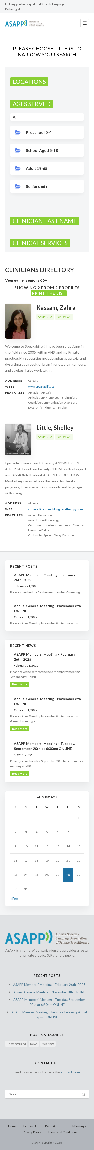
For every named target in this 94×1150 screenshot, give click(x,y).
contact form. (71, 1072)
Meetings (48, 1043)
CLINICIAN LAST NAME (45, 220)
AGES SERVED (32, 103)
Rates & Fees (54, 1126)
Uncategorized (16, 1043)
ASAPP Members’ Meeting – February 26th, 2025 (49, 985)
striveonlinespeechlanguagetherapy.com (55, 509)
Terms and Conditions (62, 1132)
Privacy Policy (32, 1132)
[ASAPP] (25, 23)
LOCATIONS (29, 81)
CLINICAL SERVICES (40, 242)
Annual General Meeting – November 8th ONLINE (49, 992)
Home (12, 1126)
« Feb (14, 899)
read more (19, 684)
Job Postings (77, 1126)
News (33, 1043)
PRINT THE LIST (49, 293)
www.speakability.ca (41, 386)
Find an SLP (30, 1126)
